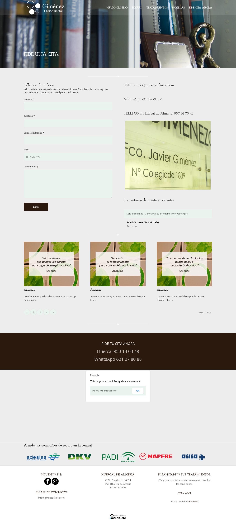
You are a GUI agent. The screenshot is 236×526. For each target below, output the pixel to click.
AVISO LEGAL (184, 492)
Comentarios (31, 166)
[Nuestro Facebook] (47, 483)
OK (137, 390)
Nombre (29, 99)
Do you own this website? (104, 391)
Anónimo (29, 290)
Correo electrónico (34, 132)
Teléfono (29, 115)
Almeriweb (192, 501)
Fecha (27, 149)
